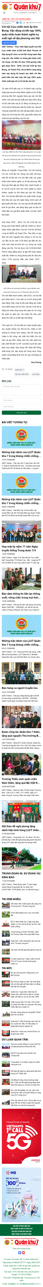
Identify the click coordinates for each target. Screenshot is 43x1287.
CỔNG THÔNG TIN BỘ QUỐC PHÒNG (21, 1234)
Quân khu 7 (19, 370)
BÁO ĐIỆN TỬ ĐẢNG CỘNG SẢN (21, 1226)
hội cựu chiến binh (22, 374)
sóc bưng (35, 374)
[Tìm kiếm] (39, 12)
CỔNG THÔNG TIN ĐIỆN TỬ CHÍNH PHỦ (21, 1228)
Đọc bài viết (10, 43)
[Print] (24, 23)
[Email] (27, 23)
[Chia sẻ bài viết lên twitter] (21, 23)
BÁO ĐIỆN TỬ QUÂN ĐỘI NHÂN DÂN (21, 1231)
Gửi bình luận (21, 413)
